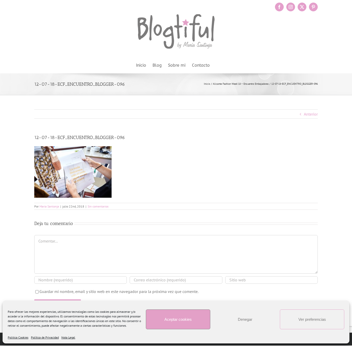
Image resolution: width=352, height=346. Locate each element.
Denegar (245, 319)
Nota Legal (68, 337)
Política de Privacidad (45, 337)
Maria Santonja (49, 206)
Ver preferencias (312, 319)
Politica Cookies (18, 337)
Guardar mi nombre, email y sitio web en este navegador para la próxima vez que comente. (118, 291)
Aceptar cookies (178, 319)
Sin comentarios (98, 206)
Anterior (311, 114)
